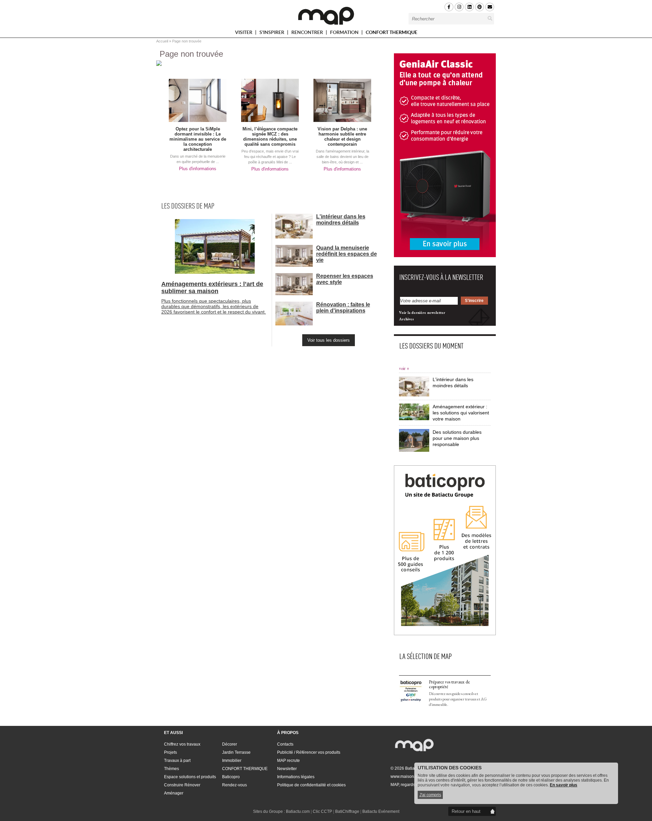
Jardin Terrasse (236, 752)
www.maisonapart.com (411, 776)
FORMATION (345, 33)
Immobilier (231, 760)
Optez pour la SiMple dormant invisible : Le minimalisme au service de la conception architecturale (197, 139)
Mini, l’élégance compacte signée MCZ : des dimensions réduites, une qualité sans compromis (269, 136)
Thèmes (171, 768)
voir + (404, 368)
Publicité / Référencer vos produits (308, 752)
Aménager (173, 793)
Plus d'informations (197, 168)
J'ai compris (430, 794)
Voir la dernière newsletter (422, 312)
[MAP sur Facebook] (449, 7)
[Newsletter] (489, 7)
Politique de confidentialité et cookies (311, 785)
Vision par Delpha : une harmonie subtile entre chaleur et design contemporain (342, 136)
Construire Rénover (182, 785)
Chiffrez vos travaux (182, 744)
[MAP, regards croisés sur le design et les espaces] (326, 15)
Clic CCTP (322, 811)
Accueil (162, 41)
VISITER (244, 33)
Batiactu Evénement (380, 811)
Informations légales (295, 776)
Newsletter (287, 768)
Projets (170, 752)
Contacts (285, 744)
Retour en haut (466, 811)
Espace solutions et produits (190, 776)
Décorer (229, 744)
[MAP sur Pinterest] (479, 7)
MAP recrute (288, 760)
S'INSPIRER (272, 33)
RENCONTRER (307, 33)
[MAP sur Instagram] (459, 7)
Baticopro (231, 776)
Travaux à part (177, 760)
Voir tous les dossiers (328, 340)
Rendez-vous (234, 785)
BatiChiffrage (347, 811)
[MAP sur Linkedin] (469, 7)
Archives (406, 319)
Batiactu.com (298, 811)
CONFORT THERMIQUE (391, 32)
